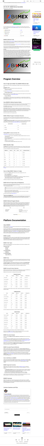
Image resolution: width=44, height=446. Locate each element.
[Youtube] (37, 64)
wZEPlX (21, 30)
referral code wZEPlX (12, 41)
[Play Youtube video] (17, 65)
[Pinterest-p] (38, 64)
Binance (9, 353)
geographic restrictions (22, 366)
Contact (17, 441)
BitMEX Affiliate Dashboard (14, 94)
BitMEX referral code (14, 26)
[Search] (40, 1)
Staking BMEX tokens (6, 134)
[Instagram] (35, 64)
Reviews (6, 5)
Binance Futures (16, 231)
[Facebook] (33, 64)
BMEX (17, 27)
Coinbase (12, 353)
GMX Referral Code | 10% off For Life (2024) (36, 32)
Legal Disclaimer (26, 441)
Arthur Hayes (11, 226)
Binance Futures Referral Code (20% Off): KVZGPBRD (8, 429)
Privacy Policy (21, 441)
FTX (12, 231)
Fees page (5, 167)
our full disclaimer (23, 2)
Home (4, 5)
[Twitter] (40, 64)
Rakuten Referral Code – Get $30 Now (36, 19)
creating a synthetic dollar (24, 360)
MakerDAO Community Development (20, 399)
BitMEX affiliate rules (13, 193)
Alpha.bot (11, 399)
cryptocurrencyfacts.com (14, 397)
